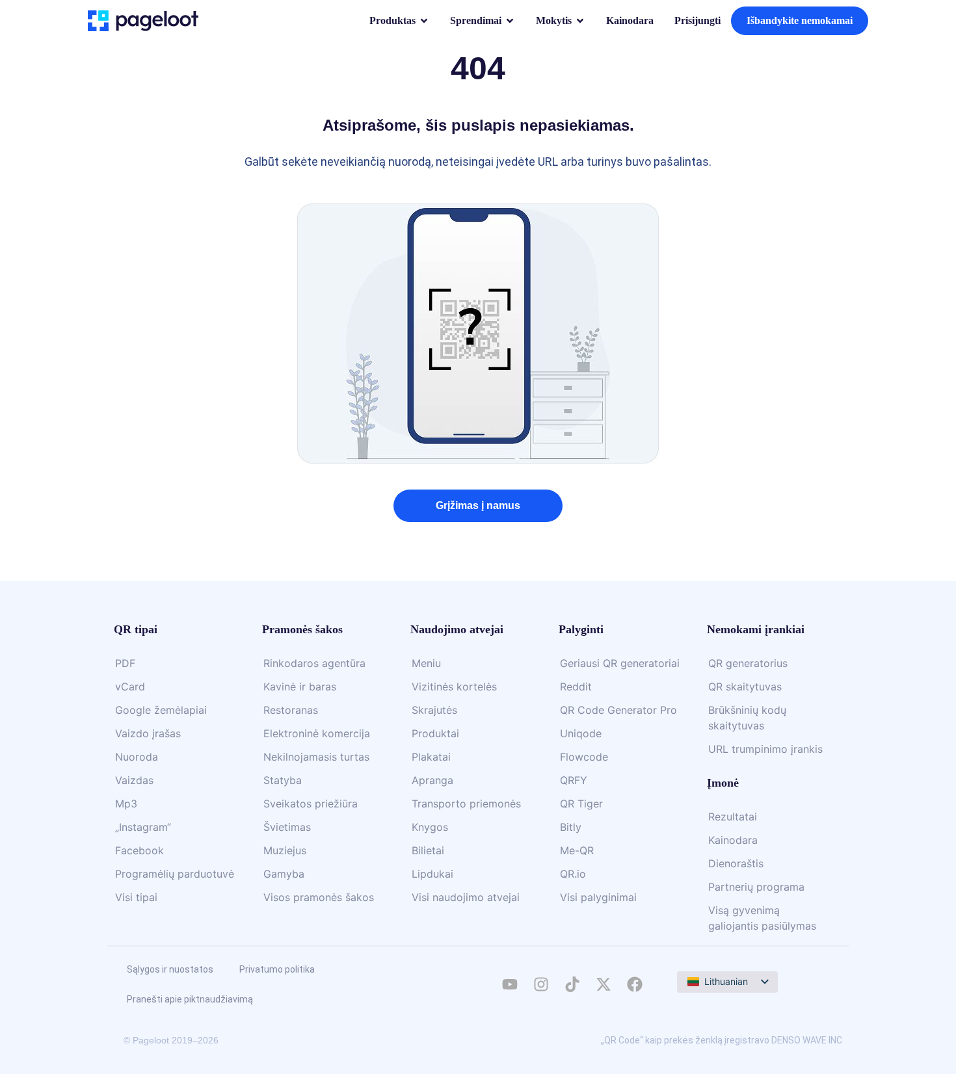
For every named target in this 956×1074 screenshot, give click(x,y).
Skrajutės (434, 709)
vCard (130, 686)
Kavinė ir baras (299, 686)
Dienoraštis (735, 863)
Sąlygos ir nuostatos (170, 969)
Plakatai (431, 756)
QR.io (573, 873)
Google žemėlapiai (161, 709)
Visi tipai (136, 897)
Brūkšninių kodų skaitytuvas (747, 717)
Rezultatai (732, 816)
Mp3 (126, 803)
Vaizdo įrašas (148, 733)
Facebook (139, 850)
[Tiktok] (572, 984)
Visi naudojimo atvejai (466, 897)
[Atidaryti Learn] (580, 21)
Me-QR (577, 850)
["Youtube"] (509, 984)
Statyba (282, 780)
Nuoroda (136, 756)
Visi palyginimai (598, 897)
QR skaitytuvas (745, 686)
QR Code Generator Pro (618, 709)
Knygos (430, 826)
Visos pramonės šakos (318, 897)
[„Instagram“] (541, 984)
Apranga (432, 780)
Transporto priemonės (466, 803)
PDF (125, 663)
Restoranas (290, 709)
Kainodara (733, 839)
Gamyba (283, 873)
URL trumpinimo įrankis (765, 748)
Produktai (435, 733)
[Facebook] (634, 984)
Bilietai (428, 850)
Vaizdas (134, 780)
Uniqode (581, 733)
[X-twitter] (603, 984)
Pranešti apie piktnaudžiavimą (190, 999)
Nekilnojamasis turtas (316, 756)
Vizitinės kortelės (454, 686)
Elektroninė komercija (316, 733)
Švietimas (287, 826)
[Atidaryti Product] (424, 21)
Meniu (426, 663)
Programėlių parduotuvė (174, 873)
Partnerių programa (756, 886)
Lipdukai (432, 873)
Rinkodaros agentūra (314, 663)
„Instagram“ (143, 826)
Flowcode (584, 756)
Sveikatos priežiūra (310, 803)
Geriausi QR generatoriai (620, 663)
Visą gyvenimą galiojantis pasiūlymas (762, 918)
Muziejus (284, 850)
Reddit (576, 686)
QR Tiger (581, 803)
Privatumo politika (277, 969)
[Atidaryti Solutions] (510, 21)
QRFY (573, 780)
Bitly (570, 826)
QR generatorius (748, 663)
